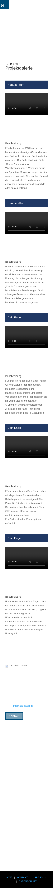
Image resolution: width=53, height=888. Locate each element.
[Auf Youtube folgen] (27, 727)
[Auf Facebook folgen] (8, 727)
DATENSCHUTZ (28, 881)
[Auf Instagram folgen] (17, 727)
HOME (9, 877)
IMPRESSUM (39, 877)
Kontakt (14, 716)
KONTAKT (22, 877)
